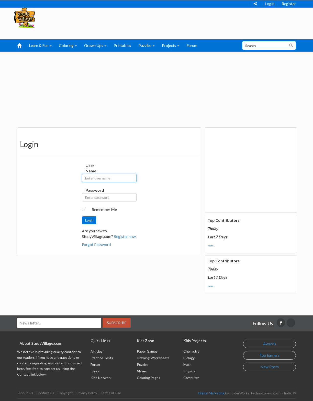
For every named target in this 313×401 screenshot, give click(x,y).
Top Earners (269, 355)
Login (269, 3)
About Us (25, 393)
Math (187, 364)
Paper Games (147, 351)
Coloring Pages (148, 378)
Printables (122, 45)
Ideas (94, 371)
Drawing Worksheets (153, 358)
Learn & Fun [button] (39, 45)
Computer (191, 378)
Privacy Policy (86, 393)
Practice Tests (101, 358)
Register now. (125, 236)
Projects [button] (169, 45)
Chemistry (191, 351)
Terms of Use (111, 393)
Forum (192, 45)
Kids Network (101, 378)
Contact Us (45, 393)
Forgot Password (96, 244)
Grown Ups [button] (94, 45)
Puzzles (142, 364)
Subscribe (116, 323)
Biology (189, 358)
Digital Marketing (211, 393)
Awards (269, 343)
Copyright (65, 393)
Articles (96, 351)
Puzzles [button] (145, 45)
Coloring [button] (66, 45)
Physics (189, 371)
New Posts (269, 366)
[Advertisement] (156, 88)
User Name (91, 168)
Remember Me (104, 209)
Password (91, 190)
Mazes (142, 371)
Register (289, 3)
